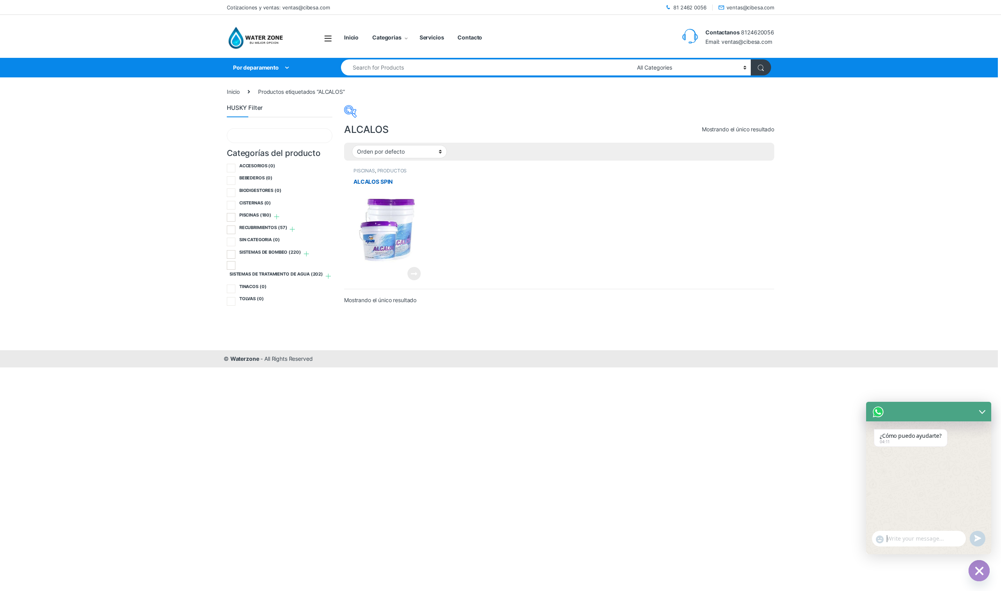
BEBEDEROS (256, 178)
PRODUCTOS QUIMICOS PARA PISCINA (381, 173)
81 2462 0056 (689, 7)
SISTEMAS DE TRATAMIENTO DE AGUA (276, 274)
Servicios (432, 37)
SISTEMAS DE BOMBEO (270, 252)
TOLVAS (251, 298)
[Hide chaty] (979, 570)
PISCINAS (364, 171)
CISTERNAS (255, 203)
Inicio (351, 37)
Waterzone (244, 358)
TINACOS (253, 286)
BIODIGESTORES (260, 190)
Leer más (414, 273)
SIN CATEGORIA (259, 239)
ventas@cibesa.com (750, 7)
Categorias (387, 37)
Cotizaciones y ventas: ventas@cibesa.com (278, 7)
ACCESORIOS (257, 165)
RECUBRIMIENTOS (263, 227)
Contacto (469, 37)
